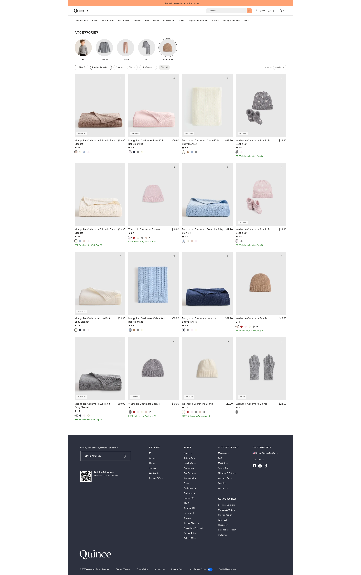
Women (152, 458)
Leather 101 (189, 498)
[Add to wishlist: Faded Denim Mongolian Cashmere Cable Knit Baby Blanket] (174, 256)
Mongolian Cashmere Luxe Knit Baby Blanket (146, 142)
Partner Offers (156, 478)
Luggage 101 (189, 513)
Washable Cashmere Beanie (144, 229)
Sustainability (190, 478)
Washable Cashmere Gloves (251, 404)
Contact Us (223, 488)
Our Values (189, 468)
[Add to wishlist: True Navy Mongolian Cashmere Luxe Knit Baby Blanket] (227, 256)
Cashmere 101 (190, 488)
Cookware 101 (190, 493)
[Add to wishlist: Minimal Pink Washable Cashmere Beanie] (174, 167)
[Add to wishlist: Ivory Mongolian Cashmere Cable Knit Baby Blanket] (227, 78)
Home (152, 463)
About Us (188, 453)
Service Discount (191, 523)
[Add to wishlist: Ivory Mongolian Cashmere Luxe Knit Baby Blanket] (120, 256)
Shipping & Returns (227, 473)
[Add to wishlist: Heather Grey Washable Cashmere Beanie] (174, 341)
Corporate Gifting (226, 510)
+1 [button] (150, 237)
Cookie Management (227, 569)
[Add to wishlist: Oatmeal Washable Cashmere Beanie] (281, 256)
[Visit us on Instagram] (260, 466)
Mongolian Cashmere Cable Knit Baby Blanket (200, 142)
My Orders (223, 463)
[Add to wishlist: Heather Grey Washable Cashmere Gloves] (281, 341)
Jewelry (152, 468)
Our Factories (190, 473)
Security (222, 483)
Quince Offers (190, 538)
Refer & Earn (189, 458)
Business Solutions (226, 505)
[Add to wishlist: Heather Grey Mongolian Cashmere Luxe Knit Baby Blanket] (120, 341)
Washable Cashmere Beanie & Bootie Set (252, 142)
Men (151, 453)
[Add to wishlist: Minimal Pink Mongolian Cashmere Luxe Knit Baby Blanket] (174, 78)
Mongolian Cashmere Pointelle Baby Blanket (95, 142)
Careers (187, 518)
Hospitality (223, 525)
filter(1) (82, 67)
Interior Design (225, 515)
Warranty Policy (225, 478)
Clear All (164, 67)
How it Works (190, 463)
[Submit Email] (124, 456)
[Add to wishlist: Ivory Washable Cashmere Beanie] (227, 341)
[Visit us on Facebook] (254, 466)
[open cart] (274, 10)
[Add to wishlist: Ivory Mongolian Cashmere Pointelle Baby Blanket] (120, 167)
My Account (223, 453)
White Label (223, 520)
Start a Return (224, 468)
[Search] (249, 10)
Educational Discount (193, 528)
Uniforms (222, 535)
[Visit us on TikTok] (266, 466)
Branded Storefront (227, 530)
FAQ (220, 458)
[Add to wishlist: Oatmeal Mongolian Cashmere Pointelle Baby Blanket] (120, 78)
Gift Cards (154, 473)
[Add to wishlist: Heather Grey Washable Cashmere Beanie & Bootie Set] (281, 78)
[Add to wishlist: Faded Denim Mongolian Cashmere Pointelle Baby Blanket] (227, 167)
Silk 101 (187, 503)
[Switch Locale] (280, 10)
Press (186, 483)
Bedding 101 (189, 508)
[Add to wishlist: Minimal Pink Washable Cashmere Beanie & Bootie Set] (281, 167)
